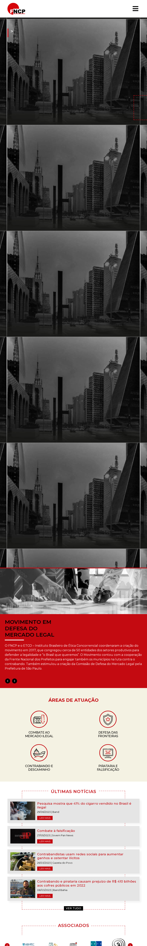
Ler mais (44, 817)
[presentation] (7, 680)
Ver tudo (73, 908)
